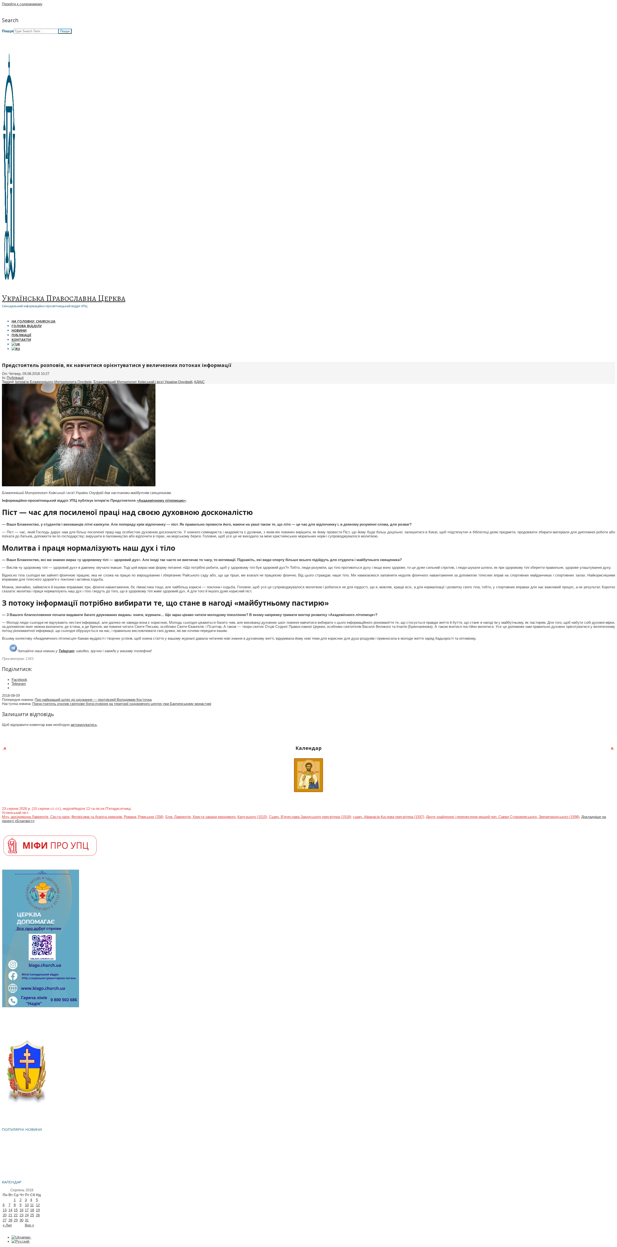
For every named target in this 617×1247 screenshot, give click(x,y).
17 (27, 1210)
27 (5, 1220)
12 (38, 1205)
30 (21, 1220)
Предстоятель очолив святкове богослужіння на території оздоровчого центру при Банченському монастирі (121, 704)
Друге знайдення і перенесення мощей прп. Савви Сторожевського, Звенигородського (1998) (502, 817)
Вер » (29, 1225)
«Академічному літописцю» (161, 500)
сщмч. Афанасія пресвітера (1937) (388, 817)
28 (10, 1220)
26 (38, 1215)
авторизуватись (84, 725)
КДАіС (199, 382)
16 (21, 1210)
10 (27, 1205)
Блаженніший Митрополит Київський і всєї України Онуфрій (143, 382)
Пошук (8, 31)
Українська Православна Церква (63, 298)
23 (21, 1215)
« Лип (7, 1225)
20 (5, 1215)
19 (38, 1210)
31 (27, 1220)
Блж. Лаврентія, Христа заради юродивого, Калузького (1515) (216, 817)
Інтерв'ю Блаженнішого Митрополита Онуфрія (53, 382)
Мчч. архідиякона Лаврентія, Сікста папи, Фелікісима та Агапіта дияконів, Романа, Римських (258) (82, 817)
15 (16, 1210)
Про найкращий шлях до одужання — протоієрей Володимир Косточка (93, 700)
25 (32, 1215)
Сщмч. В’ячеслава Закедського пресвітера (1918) (310, 817)
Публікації (15, 378)
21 (10, 1215)
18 (32, 1210)
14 (10, 1210)
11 (32, 1205)
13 (5, 1210)
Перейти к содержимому (22, 4)
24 (27, 1215)
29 (16, 1220)
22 (16, 1215)
